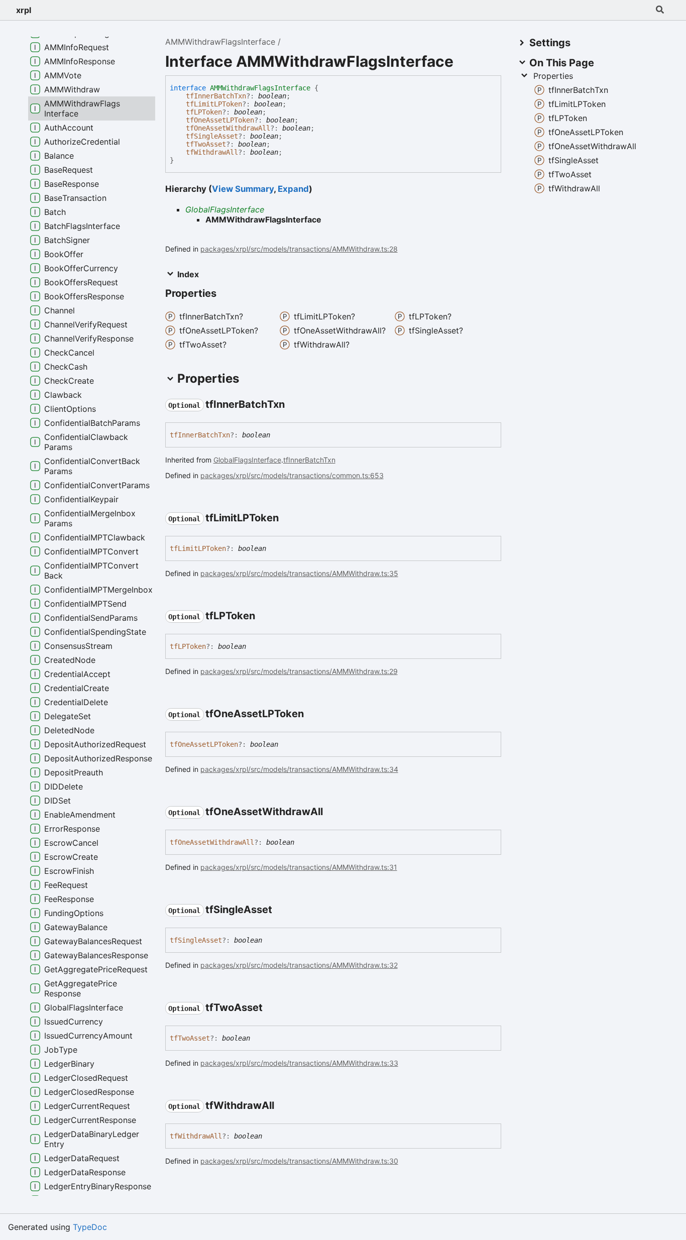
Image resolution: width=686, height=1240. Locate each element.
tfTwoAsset (206, 144)
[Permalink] (294, 405)
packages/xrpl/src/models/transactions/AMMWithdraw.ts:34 (299, 769)
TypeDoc (90, 1227)
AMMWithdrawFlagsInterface (220, 42)
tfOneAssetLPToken (220, 120)
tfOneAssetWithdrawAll (228, 128)
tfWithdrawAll (212, 152)
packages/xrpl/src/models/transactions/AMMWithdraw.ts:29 (299, 671)
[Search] (660, 10)
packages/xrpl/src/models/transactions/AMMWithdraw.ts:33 (299, 1063)
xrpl (23, 10)
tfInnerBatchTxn (216, 96)
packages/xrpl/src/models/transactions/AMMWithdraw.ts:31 (298, 867)
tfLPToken (204, 112)
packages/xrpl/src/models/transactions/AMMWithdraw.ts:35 (299, 573)
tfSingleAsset (212, 136)
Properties (553, 76)
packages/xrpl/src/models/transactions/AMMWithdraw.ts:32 (299, 965)
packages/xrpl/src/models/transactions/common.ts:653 (292, 475)
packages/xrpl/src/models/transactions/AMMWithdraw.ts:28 (299, 249)
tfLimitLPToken (214, 104)
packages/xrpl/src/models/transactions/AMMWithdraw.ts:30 (299, 1161)
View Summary (243, 189)
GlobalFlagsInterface (224, 209)
